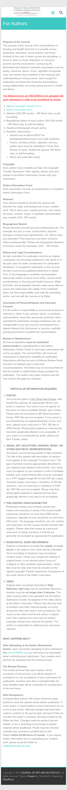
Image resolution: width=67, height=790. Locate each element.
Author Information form (19, 109)
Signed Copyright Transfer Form (23, 106)
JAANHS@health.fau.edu (16, 746)
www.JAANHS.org (17, 652)
